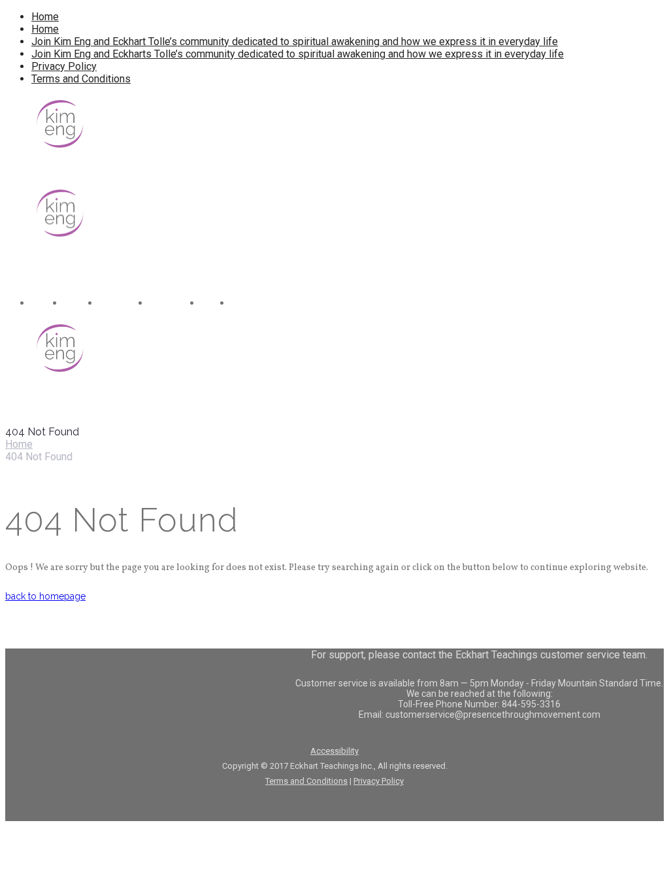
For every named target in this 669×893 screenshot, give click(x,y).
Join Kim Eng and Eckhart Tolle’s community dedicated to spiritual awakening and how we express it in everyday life (294, 41)
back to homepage (45, 596)
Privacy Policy (64, 66)
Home (45, 16)
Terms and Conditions (81, 79)
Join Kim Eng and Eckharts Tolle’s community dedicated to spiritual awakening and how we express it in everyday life (297, 54)
